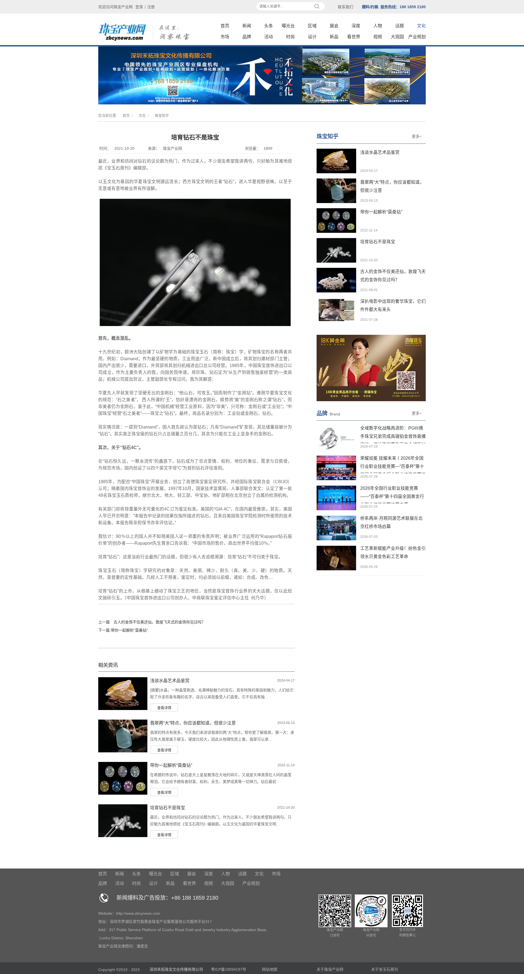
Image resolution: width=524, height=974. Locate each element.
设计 (312, 36)
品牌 (246, 36)
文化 (421, 26)
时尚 (290, 36)
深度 (356, 26)
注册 (151, 7)
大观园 (397, 36)
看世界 (353, 36)
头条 (268, 26)
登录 (139, 7)
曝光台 (288, 26)
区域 (312, 26)
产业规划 (417, 36)
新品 (334, 36)
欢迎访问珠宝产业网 (115, 7)
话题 (399, 26)
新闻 (246, 26)
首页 (225, 26)
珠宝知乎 (162, 115)
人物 (377, 26)
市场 (225, 36)
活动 (268, 36)
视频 (377, 36)
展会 (334, 26)
